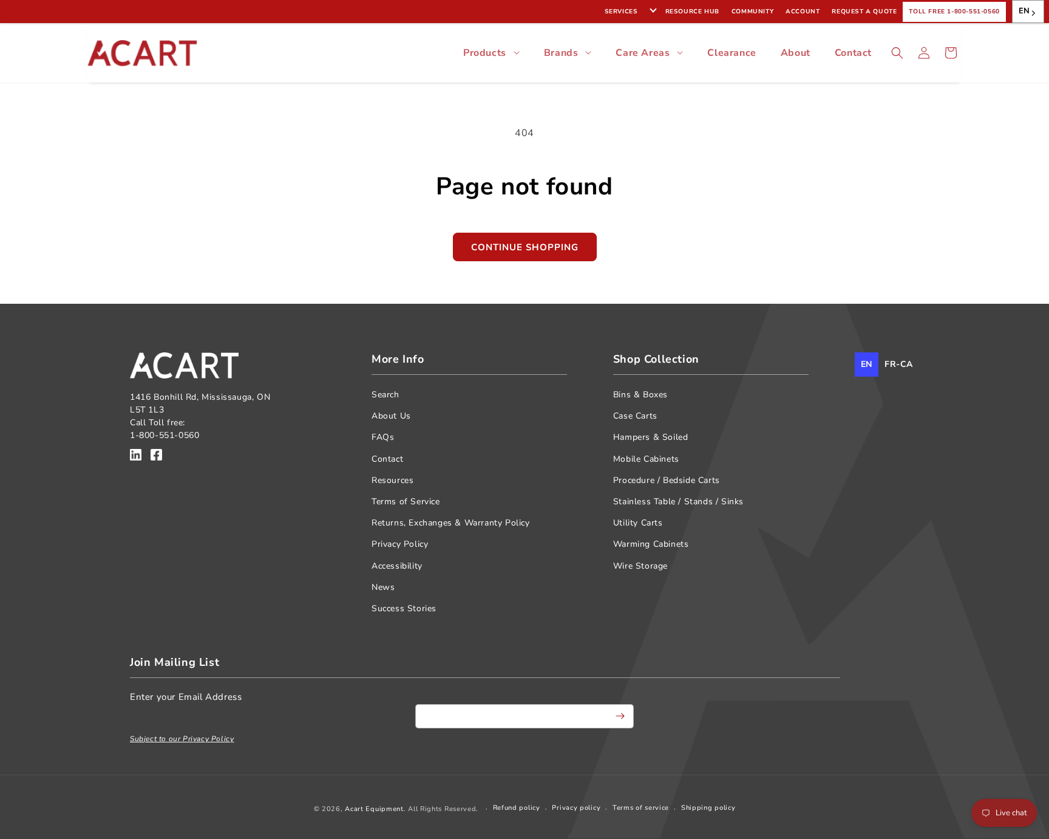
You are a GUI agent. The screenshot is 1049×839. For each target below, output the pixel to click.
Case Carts (635, 416)
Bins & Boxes (640, 394)
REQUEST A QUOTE (864, 11)
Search (385, 394)
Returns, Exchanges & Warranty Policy (451, 523)
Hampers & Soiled (650, 437)
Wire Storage (640, 566)
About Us (391, 416)
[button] (897, 52)
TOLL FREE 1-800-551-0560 (954, 11)
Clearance (731, 53)
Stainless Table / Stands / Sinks (678, 501)
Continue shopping (525, 247)
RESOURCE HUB (692, 11)
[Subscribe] (619, 716)
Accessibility (397, 566)
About (795, 53)
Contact (853, 53)
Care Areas (643, 53)
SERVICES (621, 11)
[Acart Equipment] (135, 457)
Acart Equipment (374, 808)
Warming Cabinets (651, 544)
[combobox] (1028, 11)
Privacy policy (576, 807)
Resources (392, 480)
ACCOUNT (803, 11)
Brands (561, 53)
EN (1024, 10)
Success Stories (404, 608)
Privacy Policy (400, 544)
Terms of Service (406, 501)
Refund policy (516, 807)
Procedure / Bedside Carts (666, 480)
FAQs (383, 437)
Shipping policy (708, 807)
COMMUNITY (752, 11)
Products (484, 53)
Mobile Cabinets (646, 459)
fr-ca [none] (898, 364)
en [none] (866, 364)
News (383, 587)
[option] (898, 364)
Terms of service (641, 807)
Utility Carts (638, 523)
